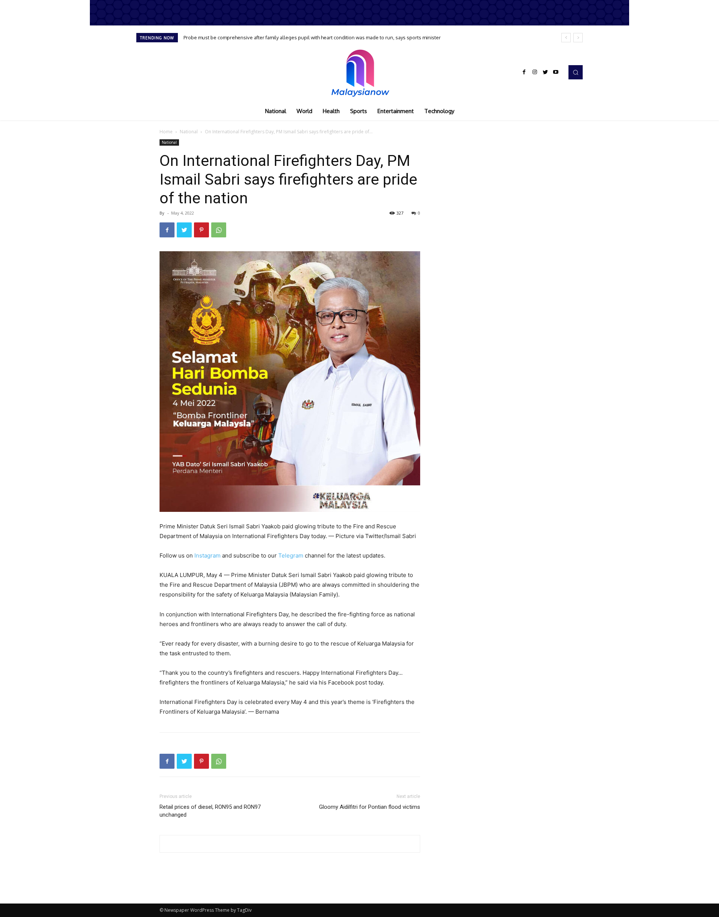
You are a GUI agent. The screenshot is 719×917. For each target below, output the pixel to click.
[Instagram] (535, 72)
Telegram (290, 555)
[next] (578, 37)
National (189, 131)
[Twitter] (545, 72)
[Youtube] (555, 72)
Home (166, 131)
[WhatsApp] (218, 229)
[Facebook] (524, 72)
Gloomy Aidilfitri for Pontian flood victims (369, 807)
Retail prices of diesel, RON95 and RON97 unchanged (210, 811)
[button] (575, 72)
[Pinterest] (201, 229)
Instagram (207, 555)
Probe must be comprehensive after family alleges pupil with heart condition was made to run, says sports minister (312, 37)
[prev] (566, 37)
